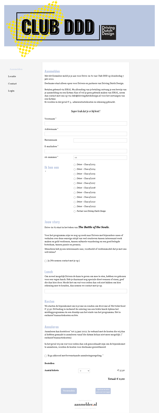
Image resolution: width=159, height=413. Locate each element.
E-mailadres (51, 146)
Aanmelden (16, 69)
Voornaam (50, 118)
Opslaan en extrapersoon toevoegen (103, 390)
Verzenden (69, 390)
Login (11, 91)
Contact (12, 83)
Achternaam (51, 129)
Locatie (12, 76)
